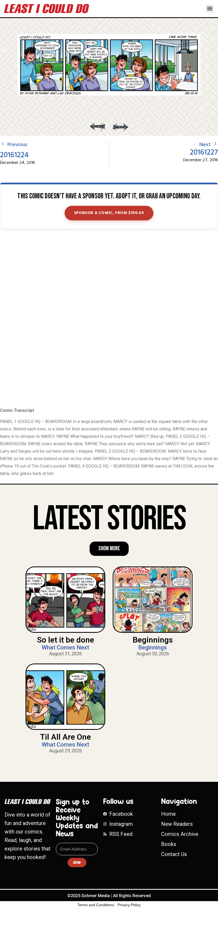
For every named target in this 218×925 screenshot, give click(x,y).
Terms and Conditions (95, 905)
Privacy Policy (129, 905)
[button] (209, 8)
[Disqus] (109, 318)
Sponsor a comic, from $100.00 (109, 213)
